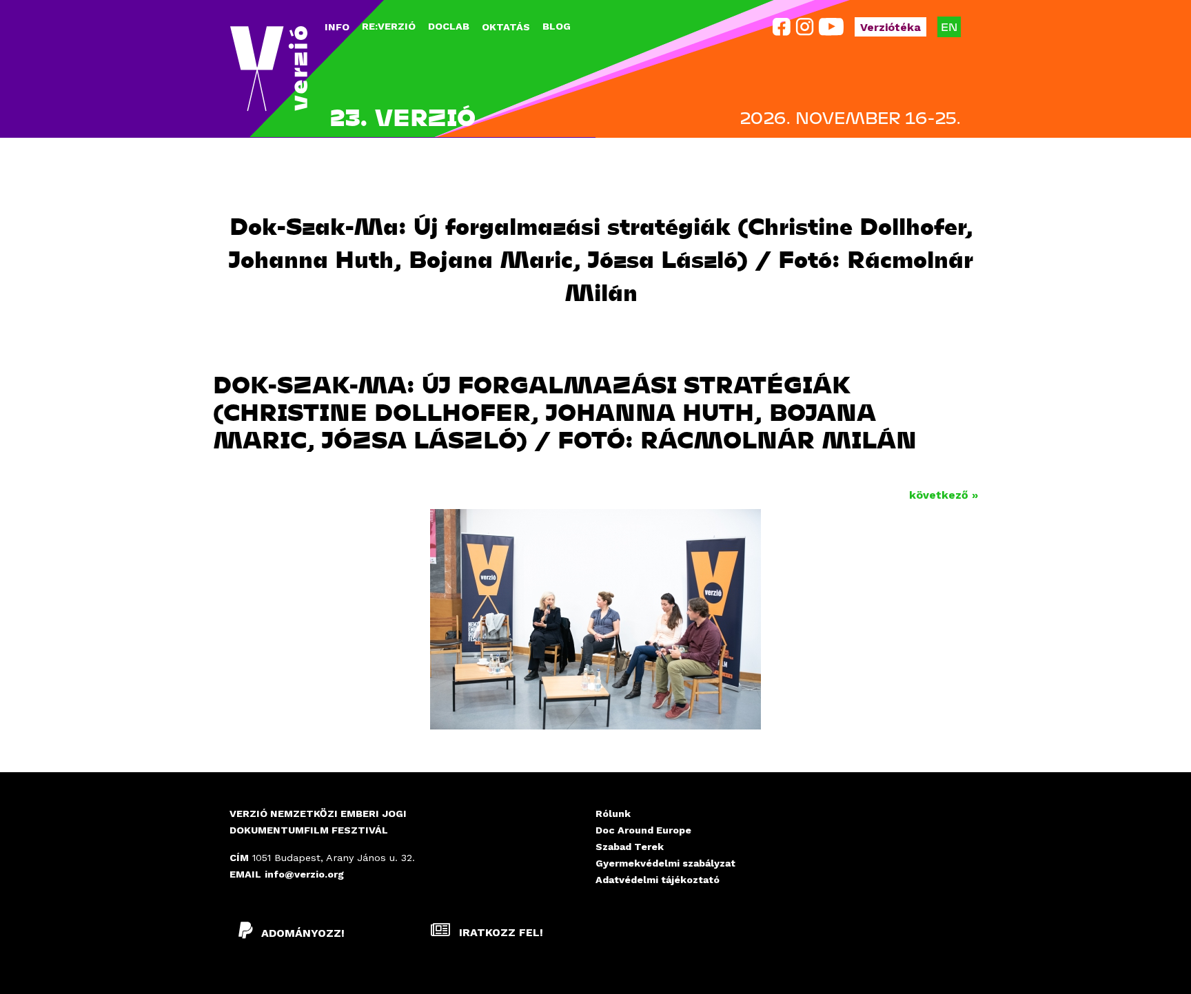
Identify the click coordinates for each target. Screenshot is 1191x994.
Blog (556, 26)
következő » (943, 494)
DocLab (448, 26)
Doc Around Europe (643, 830)
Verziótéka (890, 27)
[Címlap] (268, 69)
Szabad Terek (630, 846)
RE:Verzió (389, 26)
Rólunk (613, 813)
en (949, 26)
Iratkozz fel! (499, 932)
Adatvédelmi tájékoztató (658, 879)
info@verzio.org (304, 874)
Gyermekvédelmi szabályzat (665, 863)
